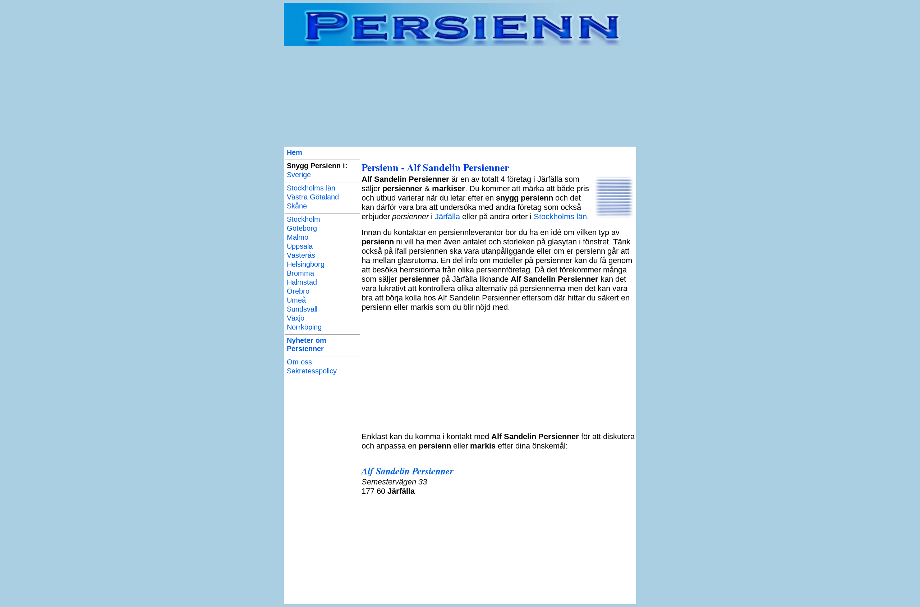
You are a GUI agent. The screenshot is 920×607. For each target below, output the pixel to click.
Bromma (300, 273)
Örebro (298, 291)
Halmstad (302, 282)
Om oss (299, 362)
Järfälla (447, 216)
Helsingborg (306, 264)
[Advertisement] (460, 96)
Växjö (295, 318)
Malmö (297, 237)
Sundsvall (302, 309)
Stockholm (303, 219)
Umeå (296, 300)
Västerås (301, 255)
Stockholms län (311, 188)
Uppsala (300, 246)
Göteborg (302, 228)
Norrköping (304, 327)
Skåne (297, 206)
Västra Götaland (313, 197)
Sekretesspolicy (312, 371)
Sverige (299, 175)
